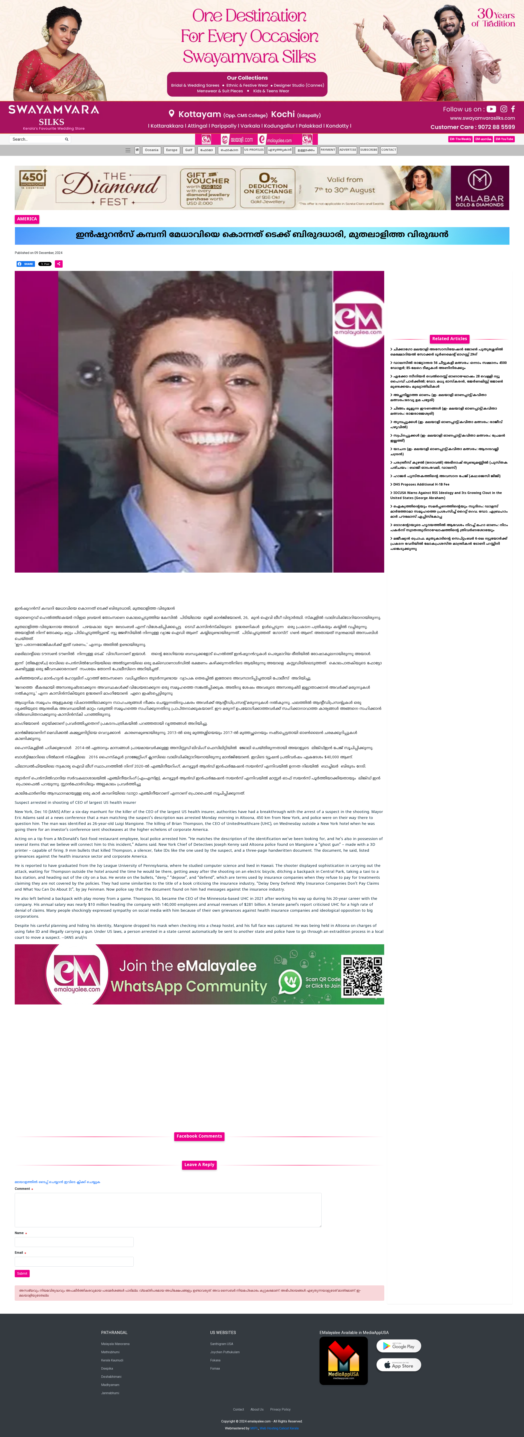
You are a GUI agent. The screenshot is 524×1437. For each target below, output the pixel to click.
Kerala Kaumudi (112, 1360)
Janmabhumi (110, 1393)
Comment (22, 1189)
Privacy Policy (280, 1409)
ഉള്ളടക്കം (306, 150)
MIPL (254, 1428)
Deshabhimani (111, 1377)
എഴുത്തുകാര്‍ (280, 150)
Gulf (188, 150)
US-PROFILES (254, 150)
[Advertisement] (137, 1065)
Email (19, 1253)
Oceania (151, 150)
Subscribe (368, 150)
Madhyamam (110, 1385)
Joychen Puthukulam (225, 1352)
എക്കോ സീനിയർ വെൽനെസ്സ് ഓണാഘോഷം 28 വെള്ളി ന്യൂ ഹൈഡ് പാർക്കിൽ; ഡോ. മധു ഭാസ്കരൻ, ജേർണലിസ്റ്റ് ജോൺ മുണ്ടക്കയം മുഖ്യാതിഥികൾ (446, 382)
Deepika (107, 1368)
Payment (328, 150)
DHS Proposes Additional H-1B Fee (420, 485)
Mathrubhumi (110, 1352)
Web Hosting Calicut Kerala (279, 1428)
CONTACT (388, 150)
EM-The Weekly (460, 139)
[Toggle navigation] (127, 150)
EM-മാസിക (483, 139)
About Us (257, 1409)
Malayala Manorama (115, 1344)
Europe (171, 150)
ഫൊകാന (229, 150)
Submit (22, 1273)
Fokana (215, 1360)
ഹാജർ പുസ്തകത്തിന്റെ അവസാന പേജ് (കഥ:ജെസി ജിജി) (446, 476)
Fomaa (215, 1368)
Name (19, 1233)
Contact (238, 1409)
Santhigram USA (221, 1344)
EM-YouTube (504, 139)
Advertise (347, 150)
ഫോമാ (206, 150)
